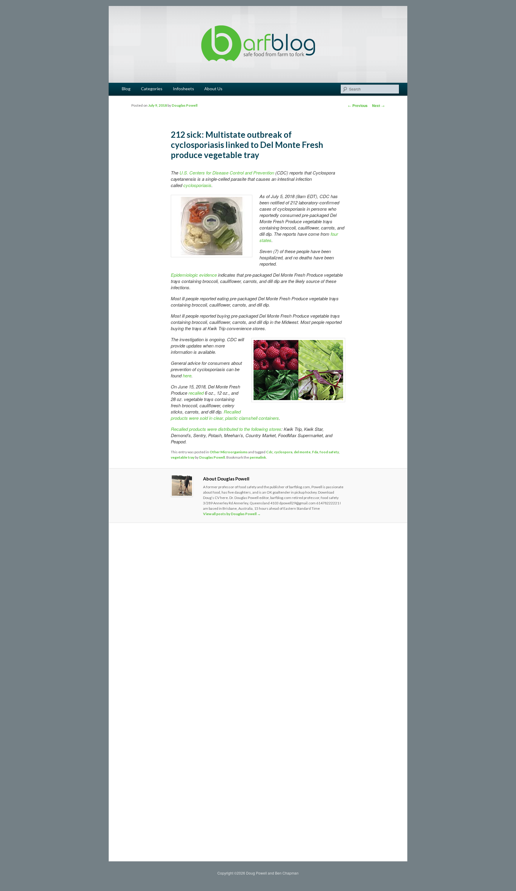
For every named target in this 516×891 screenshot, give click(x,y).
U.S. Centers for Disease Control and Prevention (226, 172)
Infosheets (183, 88)
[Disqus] (258, 611)
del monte (302, 452)
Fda (315, 452)
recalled (196, 393)
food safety (329, 452)
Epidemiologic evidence (194, 275)
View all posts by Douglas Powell (232, 514)
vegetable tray (182, 457)
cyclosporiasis (197, 185)
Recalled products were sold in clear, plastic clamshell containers (225, 414)
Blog (126, 88)
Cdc (269, 452)
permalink (258, 457)
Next (378, 105)
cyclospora (283, 452)
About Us (213, 88)
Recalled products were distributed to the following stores (226, 429)
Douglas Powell (184, 105)
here (187, 375)
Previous (358, 105)
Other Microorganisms (229, 452)
